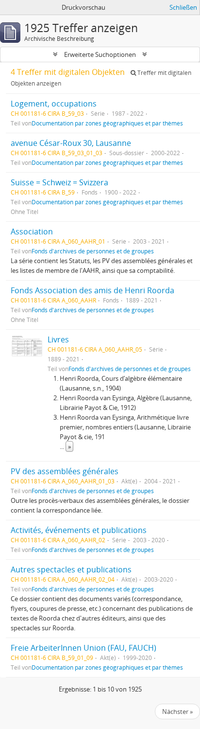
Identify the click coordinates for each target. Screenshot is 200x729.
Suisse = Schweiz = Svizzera (59, 182)
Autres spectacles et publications (71, 569)
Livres (58, 339)
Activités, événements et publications (79, 530)
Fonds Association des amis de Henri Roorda (92, 290)
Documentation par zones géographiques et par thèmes (107, 123)
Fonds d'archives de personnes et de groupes (93, 251)
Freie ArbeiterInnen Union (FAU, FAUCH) (83, 647)
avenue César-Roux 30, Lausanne (71, 143)
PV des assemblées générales (64, 471)
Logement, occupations (54, 103)
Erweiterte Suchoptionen (100, 54)
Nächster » (177, 711)
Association (32, 231)
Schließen (183, 7)
